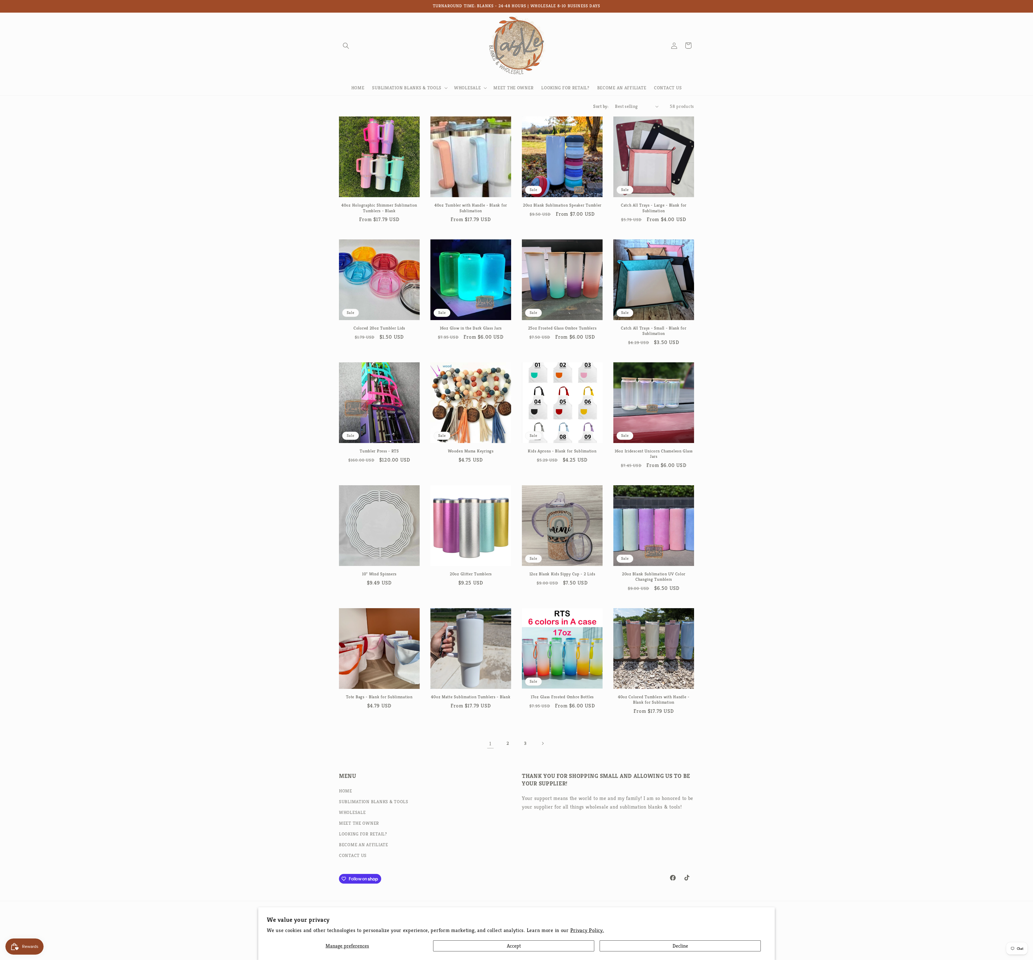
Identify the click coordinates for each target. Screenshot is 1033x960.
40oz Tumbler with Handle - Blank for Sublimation (470, 208)
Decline (680, 946)
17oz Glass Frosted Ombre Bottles (562, 696)
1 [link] (490, 743)
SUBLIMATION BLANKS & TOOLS (373, 802)
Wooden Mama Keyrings (470, 451)
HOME (345, 791)
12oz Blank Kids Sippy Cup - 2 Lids (562, 573)
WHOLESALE (352, 812)
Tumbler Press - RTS (379, 451)
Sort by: (601, 106)
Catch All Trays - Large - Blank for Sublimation (654, 208)
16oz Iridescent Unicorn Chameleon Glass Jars (654, 453)
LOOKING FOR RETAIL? (363, 834)
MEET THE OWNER (359, 823)
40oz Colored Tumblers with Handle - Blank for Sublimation (653, 699)
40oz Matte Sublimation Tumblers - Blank (470, 696)
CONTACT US (353, 855)
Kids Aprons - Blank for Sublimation (562, 451)
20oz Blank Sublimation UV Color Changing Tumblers (653, 576)
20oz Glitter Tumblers (471, 573)
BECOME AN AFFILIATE (363, 845)
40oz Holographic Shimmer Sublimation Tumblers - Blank (379, 208)
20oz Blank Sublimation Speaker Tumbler (562, 205)
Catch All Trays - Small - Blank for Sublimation (653, 330)
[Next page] (543, 743)
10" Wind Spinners (379, 573)
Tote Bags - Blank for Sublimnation (379, 696)
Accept (514, 946)
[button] (346, 45)
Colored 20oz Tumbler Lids (379, 328)
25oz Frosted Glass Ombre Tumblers (562, 328)
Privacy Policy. (587, 930)
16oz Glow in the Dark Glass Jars (471, 328)
